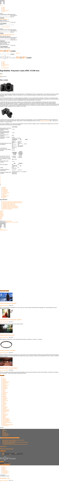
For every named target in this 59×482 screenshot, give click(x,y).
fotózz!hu (4, 389)
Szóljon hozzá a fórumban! (7, 208)
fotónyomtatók (5, 387)
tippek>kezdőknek (5, 410)
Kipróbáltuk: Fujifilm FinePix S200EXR (9, 205)
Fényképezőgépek (5, 10)
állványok (4, 379)
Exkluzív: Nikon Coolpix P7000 (12, 222)
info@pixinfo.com (7, 463)
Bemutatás (4, 187)
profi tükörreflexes (5, 425)
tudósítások (4, 411)
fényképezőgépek (5, 67)
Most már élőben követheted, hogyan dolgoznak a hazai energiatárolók (15, 442)
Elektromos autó (3, 446)
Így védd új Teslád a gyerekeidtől (8, 443)
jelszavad (12, 16)
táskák (3, 405)
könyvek (3, 395)
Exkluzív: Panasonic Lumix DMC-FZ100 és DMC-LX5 (12, 202)
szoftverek (4, 404)
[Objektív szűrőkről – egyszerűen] (6, 348)
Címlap (3, 7)
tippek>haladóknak (5, 409)
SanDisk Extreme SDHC (44, 120)
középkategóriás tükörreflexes (7, 424)
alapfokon (4, 378)
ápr (10, 454)
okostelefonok (4, 398)
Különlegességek (5, 195)
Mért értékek (4, 196)
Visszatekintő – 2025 (5, 478)
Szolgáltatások (5, 191)
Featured (3, 383)
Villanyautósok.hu (15, 437)
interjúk (3, 391)
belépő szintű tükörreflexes (7, 422)
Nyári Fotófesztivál (5, 434)
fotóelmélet (4, 386)
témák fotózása (5, 407)
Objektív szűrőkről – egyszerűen (7, 350)
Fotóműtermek (5, 435)
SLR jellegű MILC (5, 421)
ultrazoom (4, 417)
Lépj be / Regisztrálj (6, 26)
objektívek (4, 397)
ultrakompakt (4, 415)
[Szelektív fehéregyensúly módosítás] (6, 300)
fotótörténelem (5, 388)
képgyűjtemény (5, 392)
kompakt (3, 416)
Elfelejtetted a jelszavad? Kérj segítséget (7, 34)
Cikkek (3, 9)
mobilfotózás (4, 396)
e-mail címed (13, 22)
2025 (3, 454)
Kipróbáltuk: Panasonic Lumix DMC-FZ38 (10, 206)
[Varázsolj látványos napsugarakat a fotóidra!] (6, 317)
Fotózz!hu (4, 432)
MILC (3, 431)
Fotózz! (3, 11)
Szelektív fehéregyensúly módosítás (8, 303)
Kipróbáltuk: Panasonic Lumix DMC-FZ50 (10, 207)
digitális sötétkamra (5, 381)
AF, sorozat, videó (5, 192)
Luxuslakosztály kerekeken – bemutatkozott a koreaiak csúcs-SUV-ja (14, 444)
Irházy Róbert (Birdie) (4, 305)
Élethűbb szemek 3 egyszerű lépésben (8, 368)
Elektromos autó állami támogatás (6, 448)
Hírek (3, 8)
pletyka (3, 401)
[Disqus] (29, 244)
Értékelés (4, 197)
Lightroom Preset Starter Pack (7, 335)
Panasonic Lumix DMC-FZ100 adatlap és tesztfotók (11, 201)
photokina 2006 (5, 400)
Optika (3, 194)
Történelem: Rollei (8, 221)
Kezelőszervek (5, 189)
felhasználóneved (14, 15)
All (2, 377)
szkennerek (4, 403)
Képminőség (4, 193)
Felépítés (4, 188)
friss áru (3, 390)
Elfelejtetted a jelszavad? (4, 19)
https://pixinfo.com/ (3, 229)
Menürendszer (4, 190)
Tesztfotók (4, 408)
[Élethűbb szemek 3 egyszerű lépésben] (6, 365)
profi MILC (4, 423)
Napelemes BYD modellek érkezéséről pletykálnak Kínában (13, 440)
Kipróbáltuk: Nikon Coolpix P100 (8, 204)
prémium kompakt (5, 418)
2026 (3, 453)
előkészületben (5, 382)
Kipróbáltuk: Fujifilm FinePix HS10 (8, 203)
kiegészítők (4, 394)
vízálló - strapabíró (5, 419)
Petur (1, 74)
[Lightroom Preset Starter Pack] (6, 332)
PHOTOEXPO (5, 433)
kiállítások (4, 393)
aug (15, 453)
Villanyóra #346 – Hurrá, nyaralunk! (9, 441)
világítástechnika (5, 414)
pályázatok (4, 399)
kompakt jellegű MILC (6, 420)
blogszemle (4, 380)
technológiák (4, 406)
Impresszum (4, 430)
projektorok (4, 402)
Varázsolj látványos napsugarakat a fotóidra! (10, 319)
